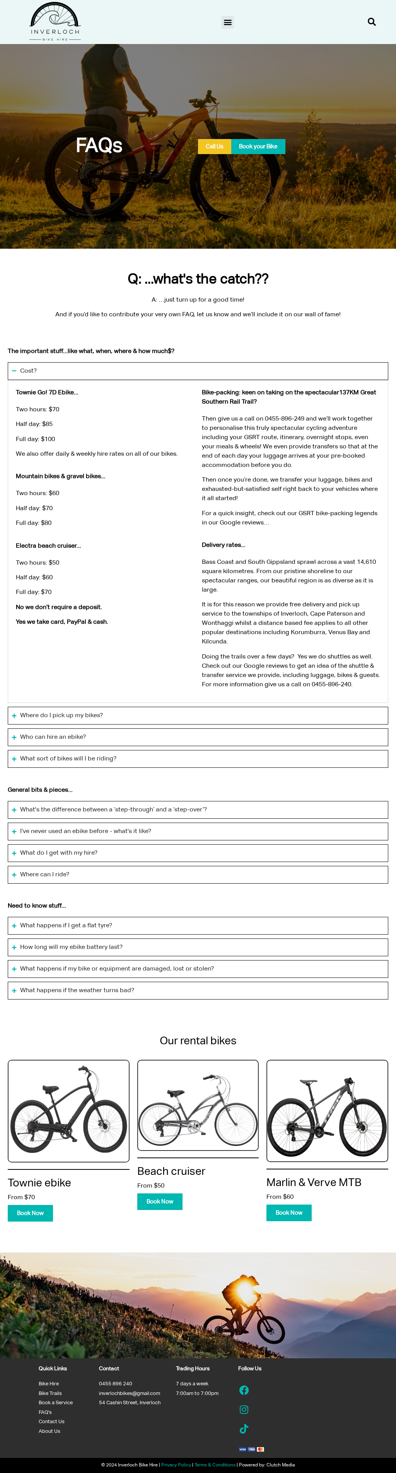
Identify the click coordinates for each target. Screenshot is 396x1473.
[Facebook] (244, 1390)
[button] (227, 22)
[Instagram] (244, 1409)
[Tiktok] (244, 1428)
